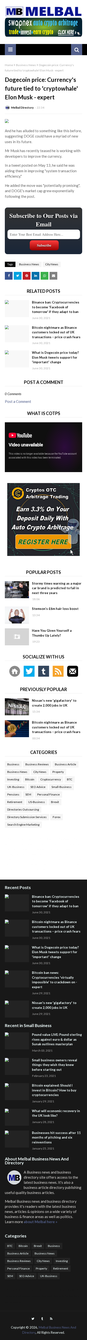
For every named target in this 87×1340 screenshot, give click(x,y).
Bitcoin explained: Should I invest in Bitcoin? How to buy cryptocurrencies (54, 1090)
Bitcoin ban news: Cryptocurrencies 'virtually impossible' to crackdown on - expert (54, 980)
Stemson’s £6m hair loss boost (55, 609)
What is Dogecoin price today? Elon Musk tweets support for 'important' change (55, 357)
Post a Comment (18, 401)
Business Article (65, 764)
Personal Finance (48, 794)
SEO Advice (37, 787)
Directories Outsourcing (23, 809)
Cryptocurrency (50, 779)
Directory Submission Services (27, 817)
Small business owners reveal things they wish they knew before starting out (54, 1065)
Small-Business (61, 787)
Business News (26, 65)
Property (58, 772)
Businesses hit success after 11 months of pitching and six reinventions (56, 1137)
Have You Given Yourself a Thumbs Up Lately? (52, 633)
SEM (28, 794)
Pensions (13, 794)
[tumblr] (42, 1318)
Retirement (14, 802)
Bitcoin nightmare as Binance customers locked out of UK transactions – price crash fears (56, 332)
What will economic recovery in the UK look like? (56, 1113)
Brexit (55, 802)
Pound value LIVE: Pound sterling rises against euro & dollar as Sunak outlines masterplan (57, 1039)
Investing (13, 779)
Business (13, 764)
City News (51, 264)
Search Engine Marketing (23, 824)
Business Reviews (37, 764)
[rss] (51, 1318)
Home (9, 65)
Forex (56, 817)
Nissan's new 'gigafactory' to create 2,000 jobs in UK (54, 703)
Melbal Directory (22, 107)
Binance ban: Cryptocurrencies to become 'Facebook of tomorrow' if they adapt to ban (55, 307)
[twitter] (33, 1318)
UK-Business (15, 787)
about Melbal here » (40, 1221)
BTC (69, 779)
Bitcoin (29, 779)
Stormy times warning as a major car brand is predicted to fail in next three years (56, 588)
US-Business (36, 802)
